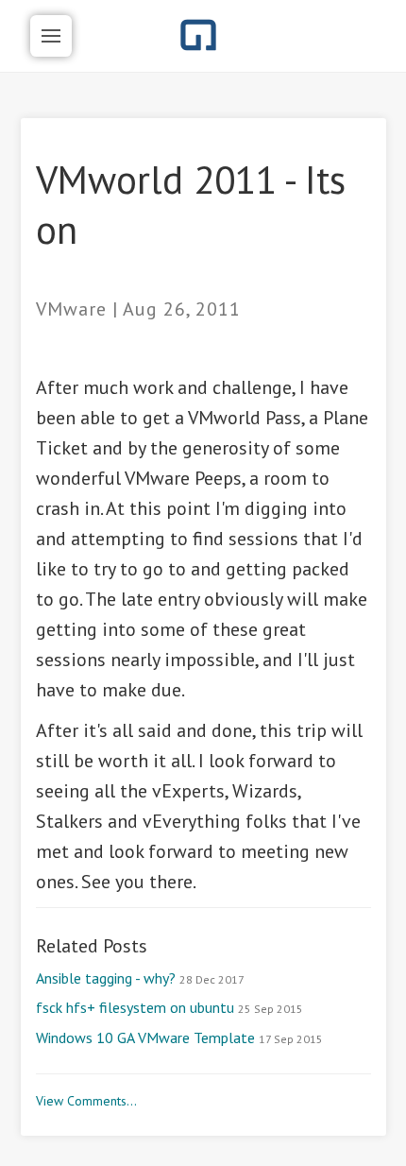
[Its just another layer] (199, 35)
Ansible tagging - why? (140, 978)
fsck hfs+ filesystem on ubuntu (169, 1007)
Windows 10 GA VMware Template (179, 1037)
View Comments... (86, 1100)
